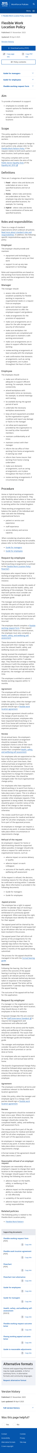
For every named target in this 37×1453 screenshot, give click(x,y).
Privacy (22, 1438)
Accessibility (5, 1438)
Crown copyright (7, 1446)
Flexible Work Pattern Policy (12, 148)
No (18, 1424)
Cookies (23, 1434)
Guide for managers (14, 547)
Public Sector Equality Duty (12, 163)
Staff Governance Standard (18, 1018)
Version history (7, 41)
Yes (7, 1424)
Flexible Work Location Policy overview (17, 16)
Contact (4, 1434)
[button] (18, 73)
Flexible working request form (18, 626)
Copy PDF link (29, 55)
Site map (23, 1442)
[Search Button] (34, 4)
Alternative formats (8, 1442)
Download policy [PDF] (20, 48)
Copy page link (10, 55)
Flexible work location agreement (15, 707)
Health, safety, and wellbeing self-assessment (17, 750)
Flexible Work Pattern (15, 1221)
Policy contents (20, 62)
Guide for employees (14, 551)
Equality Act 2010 (8, 165)
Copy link (28, 1245)
